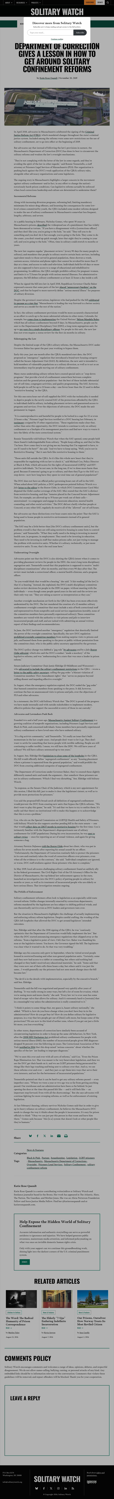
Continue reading (57, 39)
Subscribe (80, 32)
